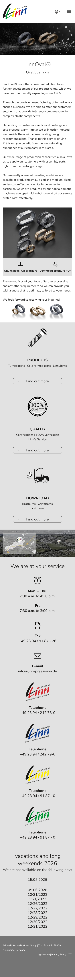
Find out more (37, 381)
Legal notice (43, 954)
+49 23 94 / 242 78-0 (37, 712)
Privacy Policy (58, 954)
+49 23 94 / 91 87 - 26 (37, 641)
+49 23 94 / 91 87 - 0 (37, 795)
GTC (70, 954)
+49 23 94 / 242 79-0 (37, 754)
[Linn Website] (15, 11)
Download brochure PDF (55, 271)
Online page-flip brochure (20, 271)
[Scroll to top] (68, 970)
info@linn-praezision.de (37, 671)
